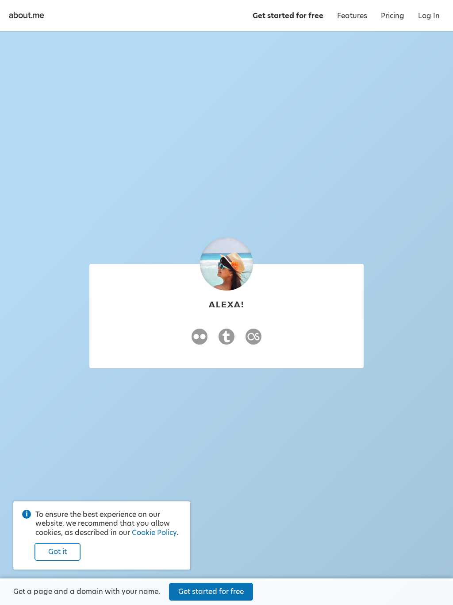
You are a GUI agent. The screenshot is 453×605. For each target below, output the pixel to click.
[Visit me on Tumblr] (226, 340)
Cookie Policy (154, 532)
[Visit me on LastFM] (253, 340)
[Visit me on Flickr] (199, 340)
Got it (57, 552)
